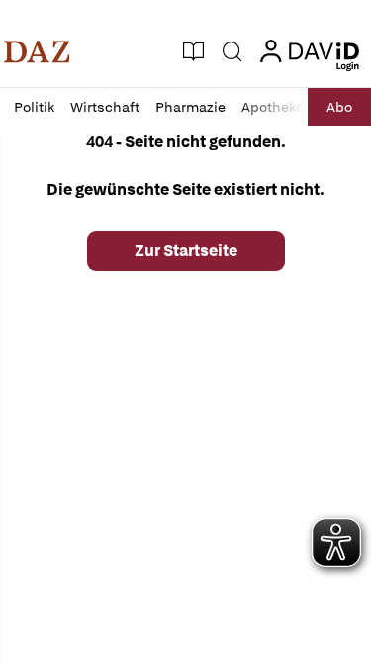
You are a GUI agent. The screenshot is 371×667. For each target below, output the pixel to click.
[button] (37, 51)
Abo (339, 107)
